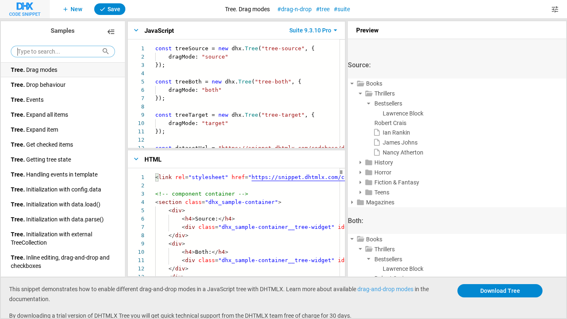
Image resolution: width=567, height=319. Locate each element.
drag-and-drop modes (385, 289)
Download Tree (500, 290)
